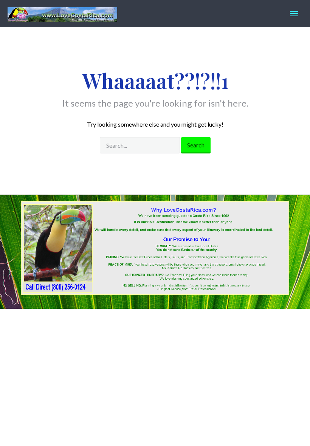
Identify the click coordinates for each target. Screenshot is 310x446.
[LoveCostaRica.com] (62, 13)
